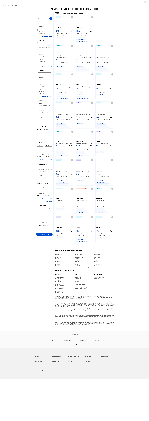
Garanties (86, 372)
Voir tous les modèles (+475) (46, 99)
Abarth (77, 273)
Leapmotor (97, 272)
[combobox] (44, 135)
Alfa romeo (59, 272)
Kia (96, 264)
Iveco (57, 276)
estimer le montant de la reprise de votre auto (90, 333)
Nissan (58, 261)
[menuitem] (36, 6)
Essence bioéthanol (44, 116)
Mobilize (77, 278)
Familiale (59, 297)
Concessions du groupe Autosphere (44, 225)
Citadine (58, 293)
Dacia (41, 57)
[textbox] (48, 139)
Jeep (96, 271)
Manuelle (42, 196)
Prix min (38, 148)
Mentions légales (88, 403)
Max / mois (47, 160)
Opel (77, 264)
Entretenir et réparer (67, 6)
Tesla (57, 275)
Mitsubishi (78, 265)
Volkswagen (42, 67)
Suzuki (97, 268)
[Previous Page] (73, 249)
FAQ (101, 372)
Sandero (41, 97)
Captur (41, 90)
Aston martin (79, 276)
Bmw (41, 53)
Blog (69, 402)
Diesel (41, 106)
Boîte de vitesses (40, 192)
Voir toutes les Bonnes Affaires (44, 178)
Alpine (96, 269)
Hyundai (97, 265)
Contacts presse (38, 397)
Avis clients (37, 395)
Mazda (77, 271)
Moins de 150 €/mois (45, 170)
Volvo (58, 265)
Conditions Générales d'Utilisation (91, 391)
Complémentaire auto (89, 376)
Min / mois (39, 160)
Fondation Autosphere (72, 391)
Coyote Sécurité (87, 378)
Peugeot (42, 62)
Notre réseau (96, 6)
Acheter (36, 6)
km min (38, 199)
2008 (41, 80)
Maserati (58, 273)
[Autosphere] (30, 2)
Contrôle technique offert (73, 376)
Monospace (59, 298)
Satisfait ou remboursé (89, 374)
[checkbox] (37, 30)
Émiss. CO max (48, 211)
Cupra (57, 271)
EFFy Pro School (71, 393)
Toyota (97, 261)
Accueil (4, 9)
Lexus (57, 268)
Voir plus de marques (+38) (47, 69)
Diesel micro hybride (44, 109)
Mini (57, 264)
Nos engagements (38, 393)
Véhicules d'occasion (39, 370)
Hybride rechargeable (45, 125)
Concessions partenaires (43, 232)
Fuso (96, 276)
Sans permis (59, 300)
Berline (42, 30)
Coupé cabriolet (59, 296)
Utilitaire (42, 37)
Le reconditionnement (56, 392)
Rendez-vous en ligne (72, 370)
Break (41, 32)
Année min (39, 187)
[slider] (39, 142)
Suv (57, 301)
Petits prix (42, 175)
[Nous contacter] (122, 2)
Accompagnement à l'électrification (88, 381)
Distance (39, 139)
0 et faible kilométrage (45, 173)
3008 (41, 85)
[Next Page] (95, 249)
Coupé (57, 294)
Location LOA (43, 155)
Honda (77, 275)
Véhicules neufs (38, 372)
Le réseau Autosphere (72, 395)
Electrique (42, 111)
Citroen (41, 55)
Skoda (77, 266)
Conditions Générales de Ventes (91, 399)
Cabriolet (58, 291)
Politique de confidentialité (90, 393)
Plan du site (87, 405)
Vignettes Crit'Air (55, 394)
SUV (41, 34)
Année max (47, 187)
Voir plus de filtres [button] (48, 204)
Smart (96, 273)
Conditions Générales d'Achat (90, 401)
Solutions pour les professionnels (91, 383)
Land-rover (78, 268)
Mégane (41, 94)
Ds (77, 262)
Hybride (42, 123)
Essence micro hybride (45, 118)
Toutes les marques (44, 50)
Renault (42, 64)
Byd (96, 275)
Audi (96, 262)
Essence (42, 113)
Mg (57, 269)
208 (41, 83)
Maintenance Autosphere (73, 372)
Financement (87, 370)
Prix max (47, 148)
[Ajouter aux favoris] (72, 21)
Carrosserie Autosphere (72, 378)
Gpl (40, 120)
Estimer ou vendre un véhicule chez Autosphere (57, 371)
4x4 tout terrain (60, 287)
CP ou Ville (39, 133)
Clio (41, 92)
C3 (40, 87)
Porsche (78, 269)
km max (47, 199)
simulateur (76, 325)
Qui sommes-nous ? (39, 391)
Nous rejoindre (38, 399)
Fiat (96, 266)
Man (57, 278)
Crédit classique (44, 157)
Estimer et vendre (50, 6)
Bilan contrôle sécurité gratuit (73, 374)
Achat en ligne (43, 228)
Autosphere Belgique (72, 397)
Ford (57, 262)
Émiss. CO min (40, 211)
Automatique (43, 194)
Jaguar (77, 272)
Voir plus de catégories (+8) (47, 39)
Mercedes (42, 60)
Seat (57, 266)
